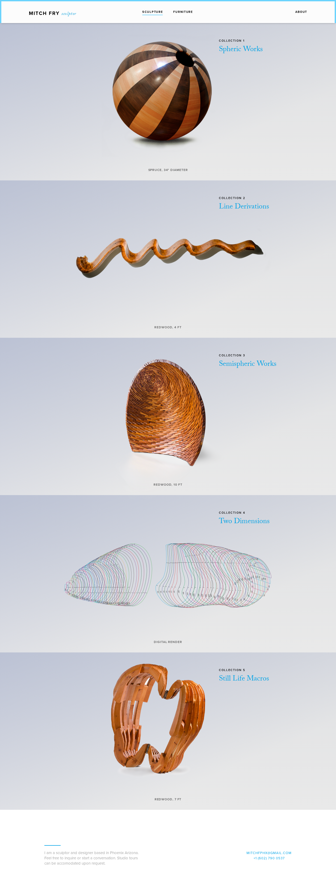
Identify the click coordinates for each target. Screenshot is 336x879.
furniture (183, 12)
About (301, 12)
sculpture (152, 12)
